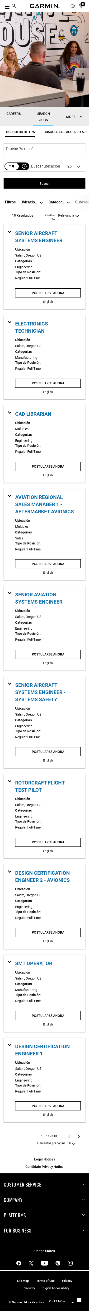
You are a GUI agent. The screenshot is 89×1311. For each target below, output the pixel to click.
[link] (44, 266)
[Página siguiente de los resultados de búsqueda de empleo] (79, 1136)
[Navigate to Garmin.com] (44, 6)
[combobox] (42, 149)
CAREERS (13, 114)
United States (44, 1251)
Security (29, 1288)
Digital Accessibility (55, 1288)
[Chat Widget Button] (79, 1301)
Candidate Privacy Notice (44, 1167)
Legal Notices (44, 1159)
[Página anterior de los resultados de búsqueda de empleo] (69, 1136)
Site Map (23, 1281)
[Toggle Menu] (5, 6)
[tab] (20, 132)
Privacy (67, 1281)
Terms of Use (45, 1281)
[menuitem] (14, 6)
